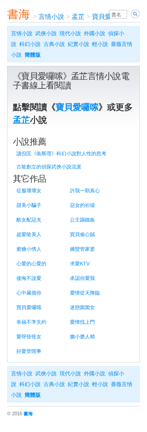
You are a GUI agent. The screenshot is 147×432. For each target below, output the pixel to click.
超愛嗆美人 (28, 234)
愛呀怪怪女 (28, 336)
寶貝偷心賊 (82, 234)
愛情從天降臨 (85, 293)
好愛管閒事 (28, 351)
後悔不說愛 (28, 278)
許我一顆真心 (85, 190)
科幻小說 (30, 44)
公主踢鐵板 (82, 220)
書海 (18, 14)
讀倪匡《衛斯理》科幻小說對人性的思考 (61, 153)
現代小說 (70, 33)
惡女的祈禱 (82, 205)
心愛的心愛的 (31, 263)
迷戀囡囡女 (82, 307)
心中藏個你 (28, 293)
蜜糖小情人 (28, 249)
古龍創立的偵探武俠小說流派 (48, 167)
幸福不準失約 (31, 322)
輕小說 (100, 44)
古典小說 (54, 44)
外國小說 (94, 33)
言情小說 (51, 16)
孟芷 (78, 16)
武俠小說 (46, 33)
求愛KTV (80, 263)
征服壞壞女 (28, 190)
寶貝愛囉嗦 (108, 16)
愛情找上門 (82, 322)
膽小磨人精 (82, 336)
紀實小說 (78, 44)
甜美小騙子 (28, 205)
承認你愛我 (82, 278)
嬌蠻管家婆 (82, 249)
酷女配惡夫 (28, 220)
